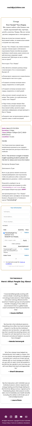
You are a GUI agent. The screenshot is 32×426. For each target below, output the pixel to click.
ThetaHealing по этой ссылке (11, 187)
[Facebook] (5, 416)
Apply (25, 240)
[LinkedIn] (16, 416)
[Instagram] (11, 416)
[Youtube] (21, 416)
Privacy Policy (6, 423)
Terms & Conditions (17, 423)
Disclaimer (27, 423)
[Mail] (26, 416)
